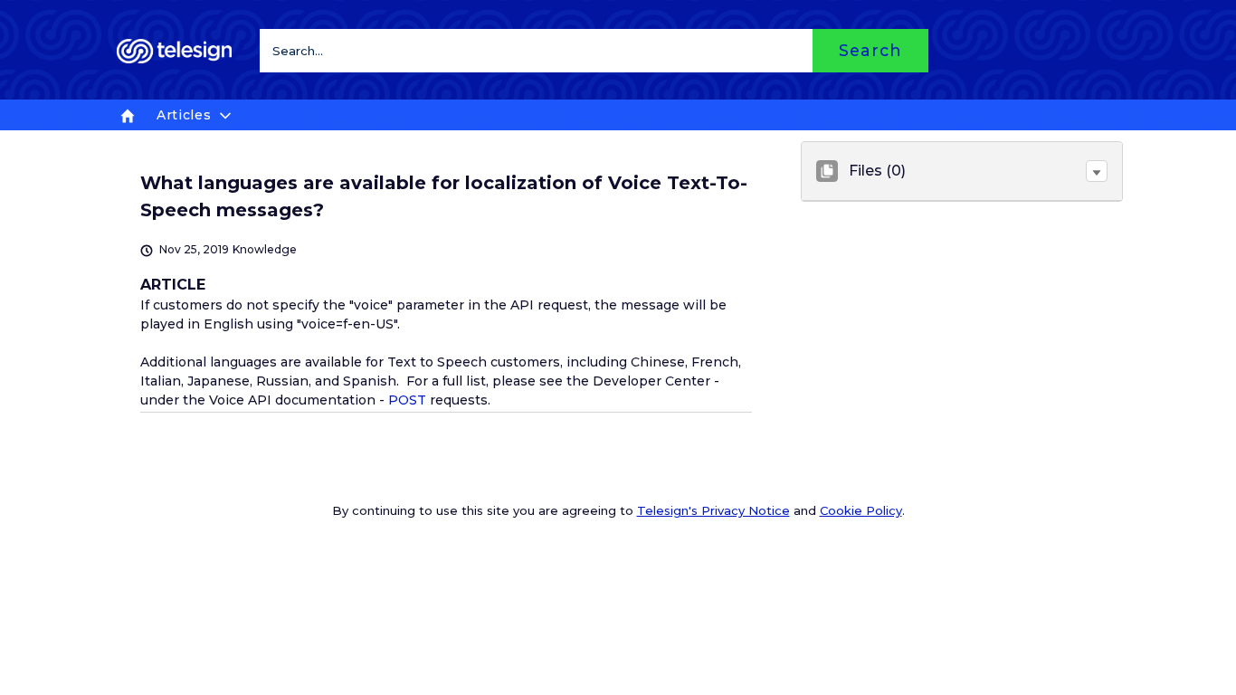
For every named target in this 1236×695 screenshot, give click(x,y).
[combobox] (594, 50)
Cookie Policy (861, 510)
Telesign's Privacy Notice (713, 510)
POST (407, 400)
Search (870, 50)
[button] (1097, 171)
